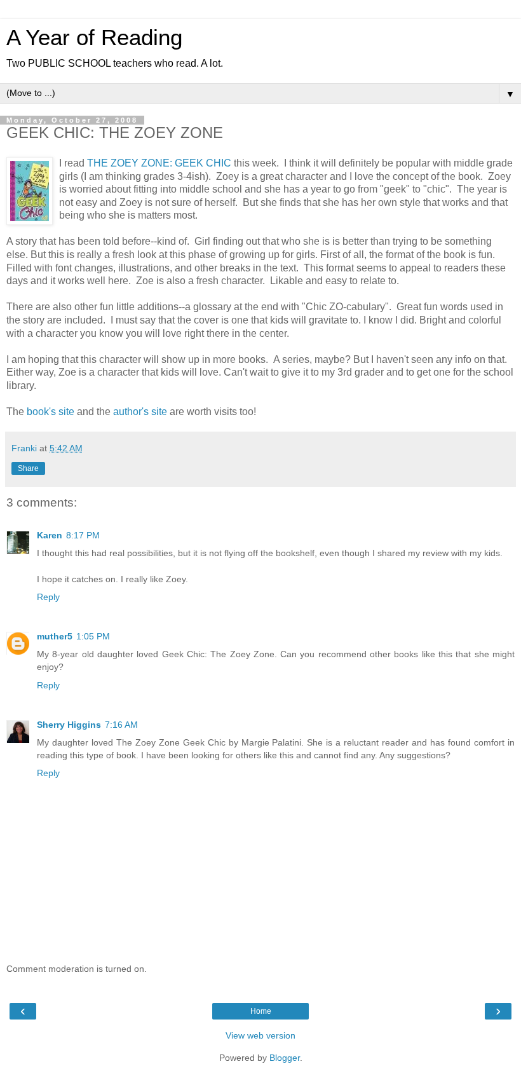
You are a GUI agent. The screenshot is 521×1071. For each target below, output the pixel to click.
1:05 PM (93, 636)
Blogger (284, 1058)
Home (260, 1011)
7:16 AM (121, 725)
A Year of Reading (94, 37)
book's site (50, 411)
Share (28, 468)
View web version (260, 1035)
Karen (49, 535)
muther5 (54, 636)
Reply (48, 597)
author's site (140, 411)
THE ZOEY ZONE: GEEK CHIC (160, 163)
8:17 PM (83, 535)
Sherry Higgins (69, 725)
